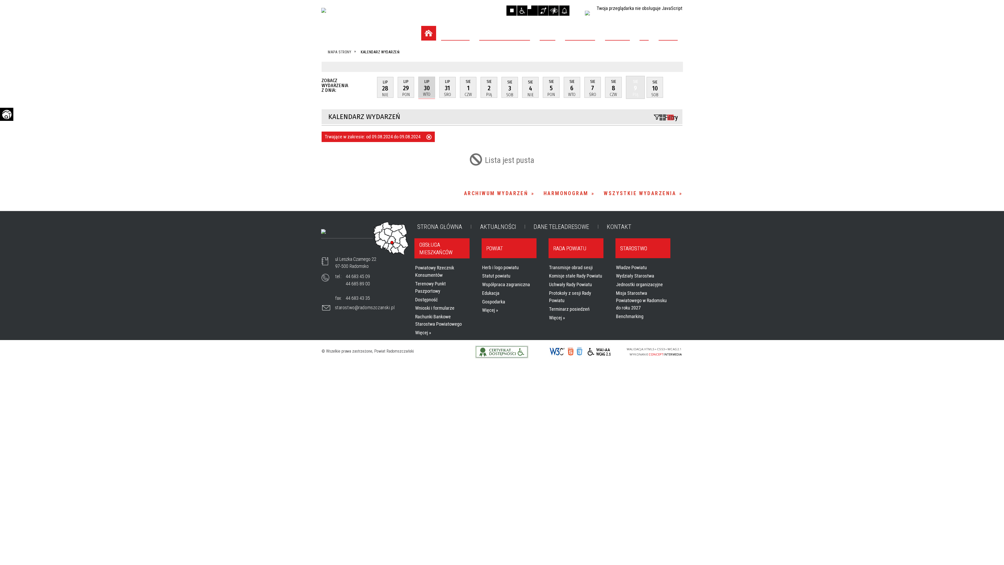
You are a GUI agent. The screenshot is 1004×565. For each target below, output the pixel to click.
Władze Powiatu (631, 267)
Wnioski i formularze (434, 308)
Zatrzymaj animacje (511, 10)
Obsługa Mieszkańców (436, 248)
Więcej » (423, 332)
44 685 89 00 (358, 283)
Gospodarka (493, 301)
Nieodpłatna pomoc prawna (365, 177)
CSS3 (579, 352)
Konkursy (343, 95)
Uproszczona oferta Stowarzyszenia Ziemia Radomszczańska (359, 196)
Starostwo (633, 248)
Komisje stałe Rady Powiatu (575, 276)
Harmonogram (566, 193)
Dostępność (426, 299)
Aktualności (498, 226)
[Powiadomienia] (564, 10)
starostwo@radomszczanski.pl (365, 307)
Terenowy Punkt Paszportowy (430, 287)
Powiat (494, 248)
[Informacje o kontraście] (554, 10)
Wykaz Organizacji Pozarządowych (354, 54)
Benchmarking (629, 316)
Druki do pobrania (353, 165)
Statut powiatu (496, 276)
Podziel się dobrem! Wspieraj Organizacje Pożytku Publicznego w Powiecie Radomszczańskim (366, 142)
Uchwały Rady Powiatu (570, 284)
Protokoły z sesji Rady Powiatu (570, 296)
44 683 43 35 (358, 298)
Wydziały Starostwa (635, 276)
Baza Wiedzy (346, 70)
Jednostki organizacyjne (639, 284)
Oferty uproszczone (356, 107)
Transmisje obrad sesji (571, 267)
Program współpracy (357, 83)
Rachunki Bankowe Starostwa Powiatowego (438, 320)
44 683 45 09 (358, 276)
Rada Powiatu (569, 248)
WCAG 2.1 (598, 351)
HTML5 (570, 351)
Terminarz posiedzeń (569, 309)
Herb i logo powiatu (500, 267)
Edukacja (490, 293)
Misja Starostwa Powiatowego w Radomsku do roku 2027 (641, 300)
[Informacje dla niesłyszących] (543, 10)
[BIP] (587, 13)
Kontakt (619, 226)
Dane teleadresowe (561, 226)
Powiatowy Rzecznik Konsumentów (434, 271)
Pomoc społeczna (352, 223)
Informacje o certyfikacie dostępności (502, 352)
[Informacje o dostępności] (522, 10)
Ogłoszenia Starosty (357, 119)
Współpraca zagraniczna (506, 284)
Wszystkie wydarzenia (640, 193)
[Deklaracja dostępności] (533, 10)
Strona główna (439, 226)
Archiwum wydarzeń (496, 193)
